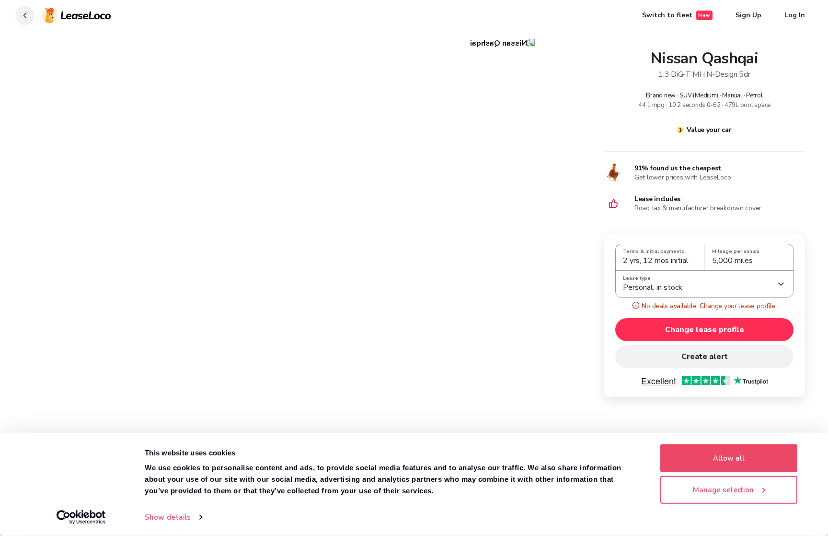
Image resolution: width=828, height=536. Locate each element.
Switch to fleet (676, 15)
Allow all (729, 458)
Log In (794, 15)
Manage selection (723, 489)
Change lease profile (704, 329)
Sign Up (748, 15)
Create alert (704, 356)
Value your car (709, 129)
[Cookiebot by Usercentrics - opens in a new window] (81, 517)
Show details (168, 517)
